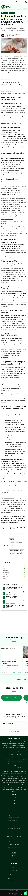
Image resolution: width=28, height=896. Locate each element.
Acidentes (5, 565)
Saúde (11, 556)
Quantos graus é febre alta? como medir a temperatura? (14, 597)
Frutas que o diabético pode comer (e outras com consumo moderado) (15, 592)
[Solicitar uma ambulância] (14, 882)
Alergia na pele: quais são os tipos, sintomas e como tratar (14, 588)
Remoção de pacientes (14, 817)
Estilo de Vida (6, 576)
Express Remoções (8, 498)
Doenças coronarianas (15, 545)
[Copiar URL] (24, 528)
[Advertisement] (14, 621)
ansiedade (12, 194)
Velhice (16, 556)
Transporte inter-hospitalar (14, 833)
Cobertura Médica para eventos (14, 823)
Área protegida (14, 825)
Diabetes (12, 539)
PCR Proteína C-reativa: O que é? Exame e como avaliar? (15, 606)
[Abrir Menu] (25, 6)
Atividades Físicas (7, 568)
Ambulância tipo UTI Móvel (14, 839)
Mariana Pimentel (8, 34)
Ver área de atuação (14, 731)
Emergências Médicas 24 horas (14, 815)
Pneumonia (18, 553)
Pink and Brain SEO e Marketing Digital (16, 894)
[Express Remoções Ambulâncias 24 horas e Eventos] (6, 6)
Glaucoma (12, 547)
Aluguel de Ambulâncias (14, 847)
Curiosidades (6, 572)
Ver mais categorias (22, 706)
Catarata (12, 536)
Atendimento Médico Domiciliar (14, 841)
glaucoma (13, 242)
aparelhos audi (11, 217)
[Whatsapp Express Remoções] (26, 2)
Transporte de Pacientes (14, 828)
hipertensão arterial (14, 550)
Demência (17, 536)
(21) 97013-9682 (14, 874)
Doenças (12, 12)
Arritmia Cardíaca (20, 534)
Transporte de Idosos (14, 844)
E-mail (14, 867)
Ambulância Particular (14, 831)
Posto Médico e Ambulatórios (14, 836)
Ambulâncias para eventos (14, 820)
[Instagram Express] (15, 857)
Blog (14, 800)
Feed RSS (14, 807)
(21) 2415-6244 (13, 870)
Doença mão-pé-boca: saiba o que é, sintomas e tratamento (15, 601)
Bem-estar (4, 12)
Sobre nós (14, 798)
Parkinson (12, 553)
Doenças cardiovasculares (16, 542)
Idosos (21, 550)
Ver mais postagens (22, 679)
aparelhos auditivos (13, 198)
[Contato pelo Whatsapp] (12, 856)
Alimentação (6, 567)
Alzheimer (12, 534)
